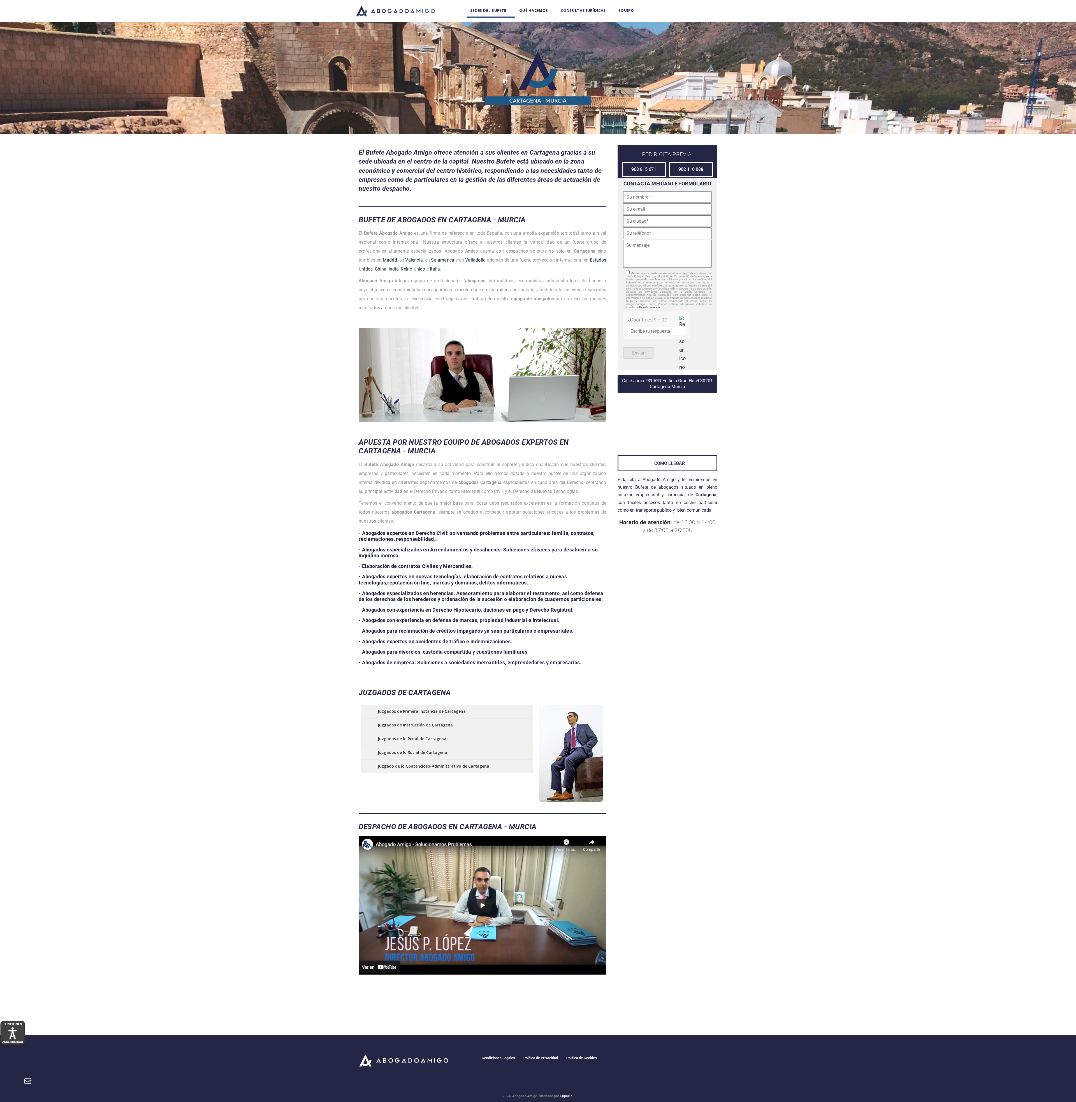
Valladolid (475, 260)
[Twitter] (656, 1059)
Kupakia (566, 1096)
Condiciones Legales (498, 1058)
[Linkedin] (687, 1059)
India (394, 269)
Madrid (390, 260)
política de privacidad (648, 307)
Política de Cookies (581, 1058)
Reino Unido (413, 269)
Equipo (626, 10)
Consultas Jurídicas (583, 10)
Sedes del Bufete (488, 10)
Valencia (414, 260)
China (381, 269)
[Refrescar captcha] (682, 344)
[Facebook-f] (641, 1059)
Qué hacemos (533, 10)
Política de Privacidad (540, 1058)
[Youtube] (702, 1059)
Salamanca (442, 260)
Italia (435, 269)
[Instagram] (672, 1059)
